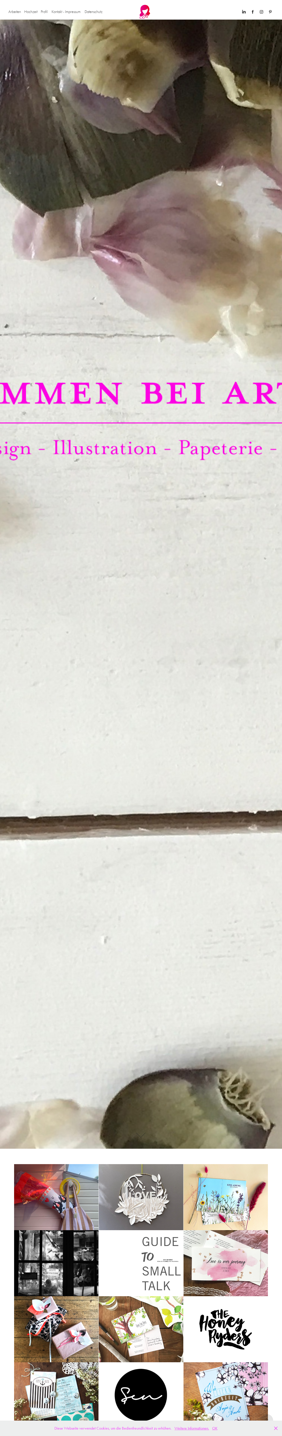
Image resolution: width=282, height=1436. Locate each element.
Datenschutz (93, 11)
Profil (44, 11)
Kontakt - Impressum (66, 11)
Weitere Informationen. (191, 1428)
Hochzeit (30, 11)
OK (214, 1428)
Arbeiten (14, 11)
